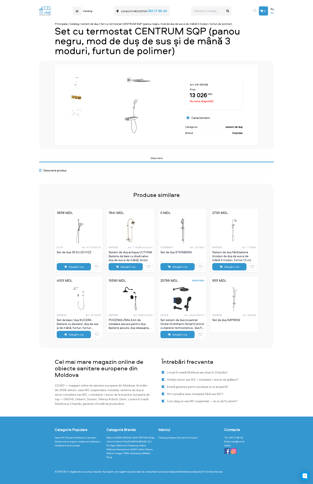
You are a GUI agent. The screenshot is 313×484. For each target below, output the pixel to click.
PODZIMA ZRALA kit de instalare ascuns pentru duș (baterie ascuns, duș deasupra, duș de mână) (129, 324)
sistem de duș (90, 24)
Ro (272, 13)
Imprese (237, 133)
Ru (272, 9)
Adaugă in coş (76, 266)
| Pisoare (70, 437)
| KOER (118, 437)
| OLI (149, 441)
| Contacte (191, 437)
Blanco (110, 437)
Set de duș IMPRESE (226, 320)
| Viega (118, 453)
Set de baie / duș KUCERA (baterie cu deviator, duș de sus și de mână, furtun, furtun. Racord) (77, 324)
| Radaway (133, 445)
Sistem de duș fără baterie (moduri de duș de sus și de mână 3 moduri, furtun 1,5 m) (231, 256)
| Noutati (181, 437)
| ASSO (134, 449)
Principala (61, 24)
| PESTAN (143, 437)
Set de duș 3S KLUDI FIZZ (74, 252)
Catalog (74, 24)
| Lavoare (91, 437)
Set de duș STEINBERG (176, 252)
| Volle (141, 449)
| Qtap (151, 437)
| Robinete (80, 437)
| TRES (125, 453)
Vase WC (60, 437)
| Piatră (126, 441)
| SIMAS (145, 453)
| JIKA (135, 437)
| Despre (172, 437)
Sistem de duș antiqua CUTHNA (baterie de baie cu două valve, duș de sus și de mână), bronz (130, 256)
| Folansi (117, 441)
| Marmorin (122, 445)
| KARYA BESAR (138, 441)
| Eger (113, 445)
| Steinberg (135, 453)
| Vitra (110, 441)
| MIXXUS (127, 437)
